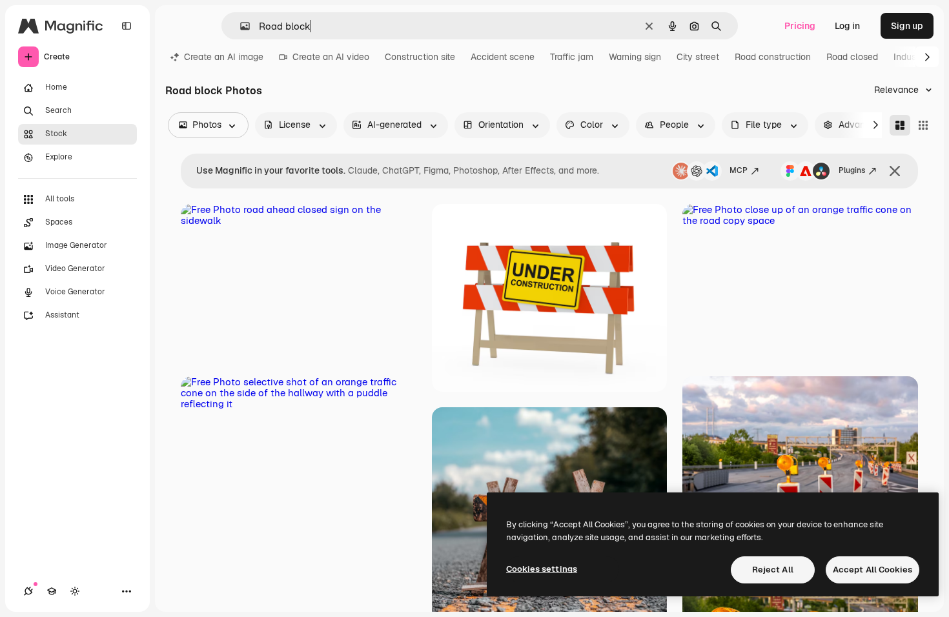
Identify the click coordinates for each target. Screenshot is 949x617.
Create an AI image (223, 57)
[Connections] (28, 591)
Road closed (852, 57)
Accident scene (503, 57)
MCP (739, 170)
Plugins (852, 170)
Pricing (799, 26)
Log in (847, 26)
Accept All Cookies (872, 569)
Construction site (420, 57)
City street (698, 57)
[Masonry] (900, 125)
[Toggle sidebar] (126, 25)
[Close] (895, 171)
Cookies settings (541, 568)
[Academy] (51, 591)
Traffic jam (571, 57)
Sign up (907, 26)
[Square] (923, 125)
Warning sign (635, 57)
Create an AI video (330, 57)
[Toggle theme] (75, 591)
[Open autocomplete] (240, 26)
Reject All (772, 569)
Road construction (773, 57)
